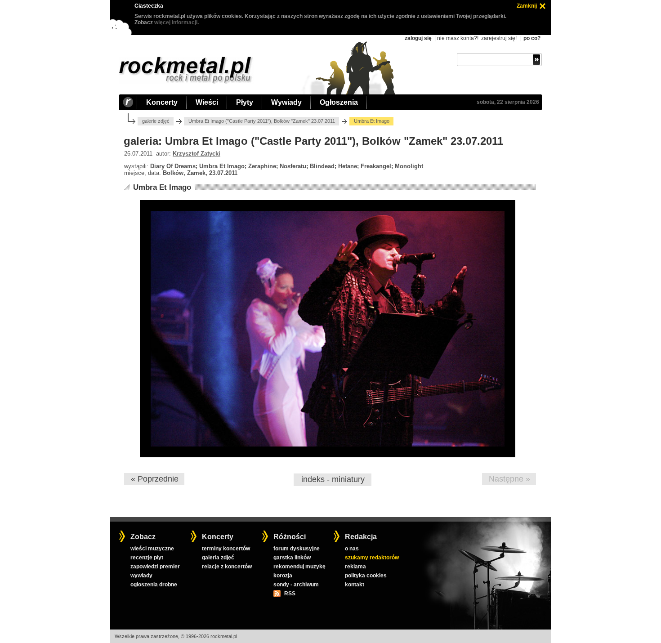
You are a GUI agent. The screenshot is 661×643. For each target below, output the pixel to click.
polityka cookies (366, 575)
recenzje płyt (146, 557)
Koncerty (162, 102)
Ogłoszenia (339, 102)
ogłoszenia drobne (153, 584)
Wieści (207, 102)
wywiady (141, 575)
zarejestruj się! (499, 38)
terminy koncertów (226, 548)
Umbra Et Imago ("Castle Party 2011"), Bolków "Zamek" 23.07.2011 (261, 121)
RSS (289, 593)
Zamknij (527, 6)
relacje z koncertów (227, 566)
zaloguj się (418, 38)
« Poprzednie (155, 478)
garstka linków (292, 557)
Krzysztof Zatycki (196, 153)
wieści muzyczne (152, 548)
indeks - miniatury (333, 479)
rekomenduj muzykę (299, 566)
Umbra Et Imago (162, 187)
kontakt (354, 584)
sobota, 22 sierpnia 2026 (508, 102)
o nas (352, 548)
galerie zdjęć (156, 121)
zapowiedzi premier (155, 566)
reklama (355, 566)
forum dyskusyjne (296, 548)
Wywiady (286, 102)
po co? (531, 38)
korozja (282, 575)
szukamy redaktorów (372, 557)
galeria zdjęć (218, 557)
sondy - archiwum (296, 584)
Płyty (244, 102)
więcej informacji (175, 22)
